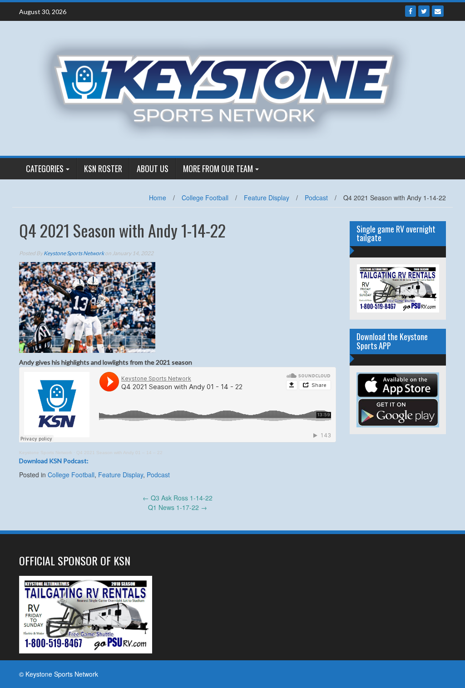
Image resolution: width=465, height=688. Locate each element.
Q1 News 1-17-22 (177, 507)
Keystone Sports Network (74, 253)
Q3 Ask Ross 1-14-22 (178, 497)
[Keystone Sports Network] (229, 87)
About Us (152, 168)
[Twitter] (424, 11)
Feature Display (266, 197)
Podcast (316, 197)
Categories (45, 168)
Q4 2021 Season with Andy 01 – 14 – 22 (119, 452)
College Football (205, 197)
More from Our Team (218, 168)
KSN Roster (103, 168)
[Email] (438, 11)
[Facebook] (410, 11)
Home (157, 197)
